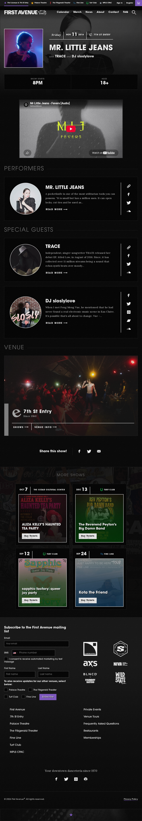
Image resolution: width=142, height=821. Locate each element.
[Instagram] (128, 312)
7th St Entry (17, 717)
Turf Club (13, 697)
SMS (6, 653)
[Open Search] (134, 12)
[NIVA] (121, 664)
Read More (54, 209)
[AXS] (90, 664)
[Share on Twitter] (89, 451)
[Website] (128, 186)
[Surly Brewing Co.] (121, 649)
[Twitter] (128, 202)
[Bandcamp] (128, 320)
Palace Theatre (16, 690)
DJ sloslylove (60, 301)
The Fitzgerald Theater (44, 690)
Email (7, 638)
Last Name (43, 668)
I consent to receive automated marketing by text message (33, 660)
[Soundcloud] (128, 211)
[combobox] (15, 653)
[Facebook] (128, 194)
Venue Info (43, 427)
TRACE (52, 246)
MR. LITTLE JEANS (64, 187)
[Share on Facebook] (79, 451)
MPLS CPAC (17, 752)
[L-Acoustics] (90, 649)
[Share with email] (98, 451)
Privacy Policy (131, 799)
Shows (18, 427)
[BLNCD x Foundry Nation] (90, 678)
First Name (9, 668)
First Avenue (17, 709)
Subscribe (48, 697)
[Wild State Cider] (121, 678)
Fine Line (31, 697)
